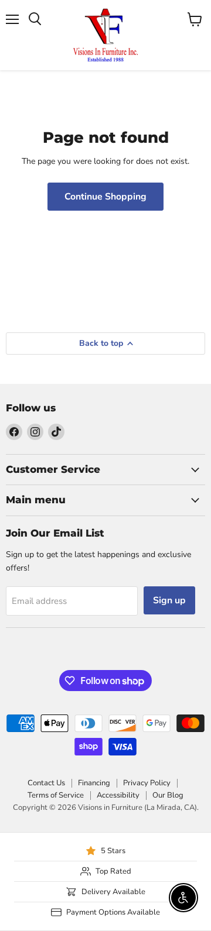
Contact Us (46, 783)
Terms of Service (56, 795)
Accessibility (118, 795)
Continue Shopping (105, 196)
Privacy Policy (147, 783)
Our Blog (167, 795)
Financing (94, 783)
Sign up (169, 600)
